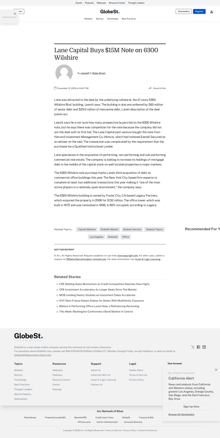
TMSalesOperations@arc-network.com (86, 259)
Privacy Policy (136, 379)
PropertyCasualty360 (55, 417)
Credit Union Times (104, 417)
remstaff (85, 73)
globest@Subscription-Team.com (32, 355)
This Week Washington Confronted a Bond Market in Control (96, 311)
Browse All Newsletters (181, 414)
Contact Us (97, 384)
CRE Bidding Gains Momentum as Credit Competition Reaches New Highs (104, 284)
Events (79, 3)
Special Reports (22, 394)
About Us (96, 370)
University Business (133, 422)
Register (199, 11)
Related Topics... (63, 229)
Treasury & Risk (146, 417)
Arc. (82, 430)
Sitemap (57, 389)
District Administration (107, 422)
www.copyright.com (127, 255)
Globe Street (98, 73)
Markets (18, 370)
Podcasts (89, 3)
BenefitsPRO (80, 417)
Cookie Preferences (147, 430)
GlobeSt (126, 417)
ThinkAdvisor (30, 417)
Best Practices (22, 384)
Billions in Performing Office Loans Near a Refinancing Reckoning (99, 306)
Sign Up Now (191, 406)
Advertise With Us (100, 375)
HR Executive (84, 422)
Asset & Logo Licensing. (148, 259)
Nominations (20, 399)
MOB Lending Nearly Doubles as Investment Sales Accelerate (97, 295)
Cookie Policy (136, 370)
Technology (20, 379)
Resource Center (117, 3)
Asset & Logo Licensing (103, 379)
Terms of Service (138, 375)
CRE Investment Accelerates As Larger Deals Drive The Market (98, 289)
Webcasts (101, 3)
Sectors (18, 375)
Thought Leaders (136, 3)
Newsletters (184, 11)
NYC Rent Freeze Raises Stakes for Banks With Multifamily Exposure (101, 300)
